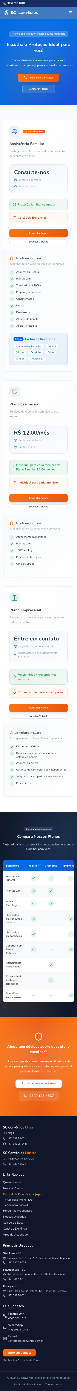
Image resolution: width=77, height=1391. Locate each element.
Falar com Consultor (41, 77)
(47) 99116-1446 (17, 1143)
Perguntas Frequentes (17, 1211)
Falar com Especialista (41, 1083)
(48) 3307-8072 (16, 1164)
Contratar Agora (38, 233)
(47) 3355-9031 (16, 1295)
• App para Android (16, 1205)
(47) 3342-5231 (16, 1279)
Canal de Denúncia (15, 1229)
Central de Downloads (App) (22, 1194)
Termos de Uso (54, 1384)
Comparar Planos (39, 89)
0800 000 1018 (17, 1318)
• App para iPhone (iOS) (19, 1200)
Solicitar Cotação (38, 241)
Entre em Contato (19, 1353)
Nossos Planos (13, 1188)
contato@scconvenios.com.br (25, 1341)
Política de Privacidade (27, 1384)
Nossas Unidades (14, 1217)
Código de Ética (13, 1223)
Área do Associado (15, 1235)
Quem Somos (12, 1182)
